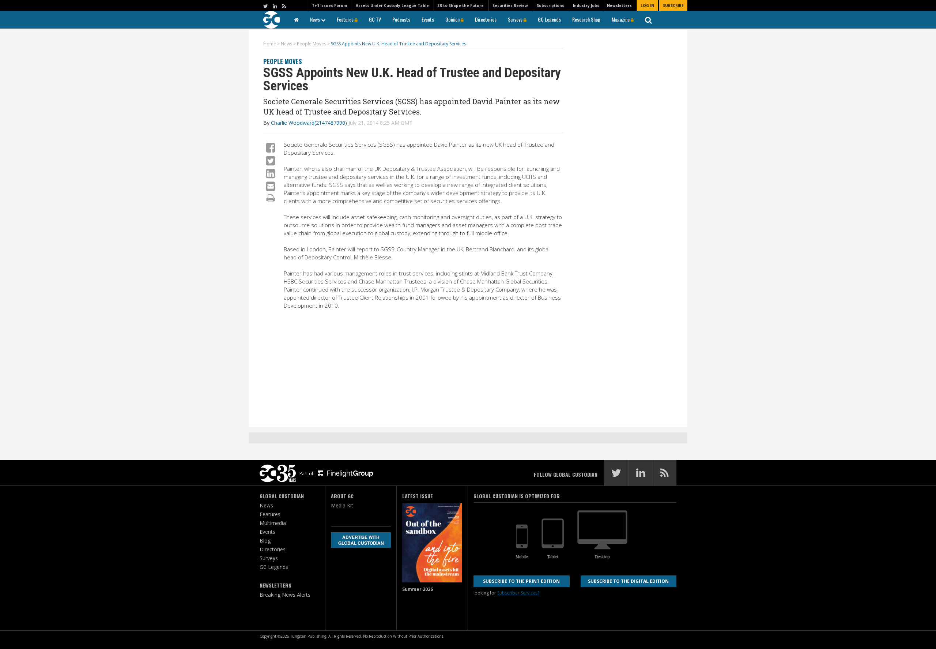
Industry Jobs (586, 5)
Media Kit (342, 505)
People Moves (282, 61)
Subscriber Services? (518, 593)
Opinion (453, 19)
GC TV (375, 19)
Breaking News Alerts (285, 594)
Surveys (516, 19)
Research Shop (586, 19)
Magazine (621, 19)
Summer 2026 (417, 589)
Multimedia (273, 522)
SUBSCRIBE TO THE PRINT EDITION (521, 581)
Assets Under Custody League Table (392, 5)
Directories (486, 19)
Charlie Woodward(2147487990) (309, 122)
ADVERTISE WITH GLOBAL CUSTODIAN (361, 540)
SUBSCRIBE (673, 5)
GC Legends (549, 19)
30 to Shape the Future (461, 5)
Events (428, 19)
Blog (265, 540)
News (315, 19)
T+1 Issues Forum (329, 5)
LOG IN (647, 5)
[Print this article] (271, 198)
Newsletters (619, 5)
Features (346, 19)
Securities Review (510, 5)
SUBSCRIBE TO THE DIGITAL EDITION (628, 581)
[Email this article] (270, 186)
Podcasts (401, 19)
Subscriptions (550, 5)
